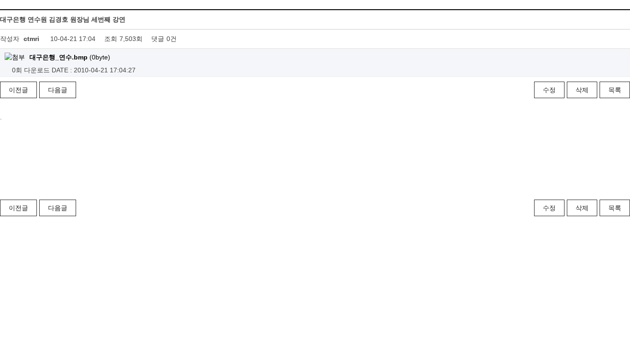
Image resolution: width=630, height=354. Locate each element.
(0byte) (70, 57)
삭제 (582, 90)
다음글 (57, 90)
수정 (549, 90)
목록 (614, 90)
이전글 (18, 90)
